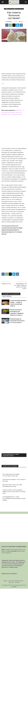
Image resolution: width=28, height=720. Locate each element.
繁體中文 (4, 549)
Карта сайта (11, 582)
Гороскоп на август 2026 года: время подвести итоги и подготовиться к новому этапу (13, 491)
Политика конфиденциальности (15, 580)
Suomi (11, 549)
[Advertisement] (14, 58)
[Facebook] (6, 25)
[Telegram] (17, 25)
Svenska (23, 551)
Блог (5, 8)
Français (16, 549)
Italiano (3, 551)
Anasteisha (9, 21)
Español (18, 551)
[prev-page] (3, 326)
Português (8, 551)
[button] (2, 2)
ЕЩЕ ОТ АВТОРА (6, 296)
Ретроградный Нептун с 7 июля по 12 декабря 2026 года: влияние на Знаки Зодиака (13, 498)
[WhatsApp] (10, 25)
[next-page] (5, 326)
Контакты (17, 582)
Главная (5, 580)
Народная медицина (19, 8)
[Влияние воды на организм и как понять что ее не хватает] (5, 320)
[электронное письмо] (14, 25)
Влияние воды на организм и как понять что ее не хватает (17, 320)
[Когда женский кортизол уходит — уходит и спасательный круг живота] (5, 302)
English (8, 549)
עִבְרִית (24, 549)
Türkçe (3, 552)
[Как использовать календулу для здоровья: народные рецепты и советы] (5, 311)
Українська (8, 552)
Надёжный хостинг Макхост (9, 573)
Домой (3, 5)
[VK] (21, 25)
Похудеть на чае (6, 283)
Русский (13, 551)
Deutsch (20, 549)
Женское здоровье (10, 8)
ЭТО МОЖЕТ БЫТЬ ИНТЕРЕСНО (10, 294)
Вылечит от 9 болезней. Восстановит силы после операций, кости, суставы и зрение (13, 112)
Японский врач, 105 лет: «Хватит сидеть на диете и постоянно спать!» (20, 286)
